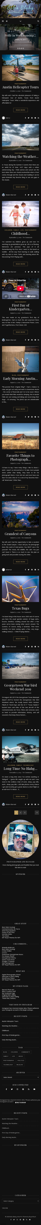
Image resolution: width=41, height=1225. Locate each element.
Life (22, 230)
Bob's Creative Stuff (9, 991)
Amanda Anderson (8, 947)
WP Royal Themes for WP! (11, 938)
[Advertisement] (20, 897)
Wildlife (20, 1064)
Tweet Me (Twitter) (9, 998)
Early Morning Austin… (20, 378)
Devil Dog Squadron (9, 931)
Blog (14, 375)
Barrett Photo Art (8, 990)
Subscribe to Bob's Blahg (10, 976)
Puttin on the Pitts (8, 932)
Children (8, 230)
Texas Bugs (20, 608)
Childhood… (20, 233)
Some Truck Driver (8, 960)
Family (16, 230)
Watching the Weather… (20, 156)
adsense (9, 570)
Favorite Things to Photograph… (20, 457)
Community (25, 1052)
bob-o (8, 118)
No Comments (26, 91)
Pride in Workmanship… (20, 35)
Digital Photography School (11, 975)
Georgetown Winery (9, 958)
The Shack (5, 936)
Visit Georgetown (8, 963)
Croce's (4, 953)
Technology (28, 765)
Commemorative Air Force (11, 929)
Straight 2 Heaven (8, 961)
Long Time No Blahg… (20, 768)
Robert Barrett (11, 195)
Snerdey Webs (7, 934)
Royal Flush (32, 1217)
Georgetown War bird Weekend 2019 (20, 687)
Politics (21, 1060)
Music (21, 1056)
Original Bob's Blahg (9, 995)
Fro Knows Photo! (8, 956)
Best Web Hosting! (8, 927)
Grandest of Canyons (20, 533)
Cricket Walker (7, 951)
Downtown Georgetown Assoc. (12, 954)
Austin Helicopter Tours (20, 87)
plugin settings (28, 1010)
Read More (20, 110)
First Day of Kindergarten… (20, 307)
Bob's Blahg (20, 7)
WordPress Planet (8, 978)
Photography (20, 84)
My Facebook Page (8, 993)
